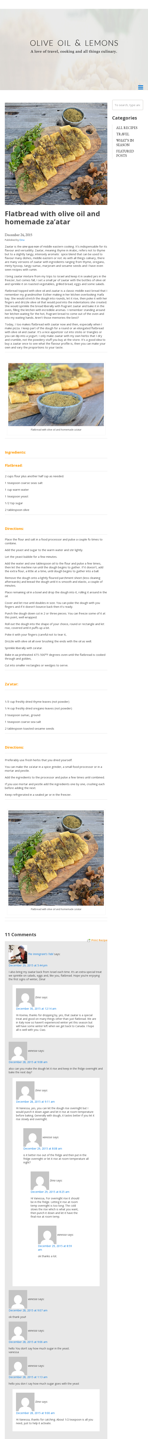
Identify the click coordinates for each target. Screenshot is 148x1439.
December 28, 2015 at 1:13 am (28, 1377)
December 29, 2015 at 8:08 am (42, 1148)
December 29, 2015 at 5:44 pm (28, 965)
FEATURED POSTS (125, 153)
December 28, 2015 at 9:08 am (28, 1062)
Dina (21, 240)
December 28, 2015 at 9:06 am (28, 1342)
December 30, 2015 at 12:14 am (36, 1008)
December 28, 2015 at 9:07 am (28, 1310)
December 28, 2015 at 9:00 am (35, 1413)
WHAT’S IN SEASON (125, 142)
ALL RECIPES (126, 128)
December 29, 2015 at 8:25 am (50, 1192)
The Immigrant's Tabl (40, 954)
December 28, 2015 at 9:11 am (35, 1101)
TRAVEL (122, 134)
